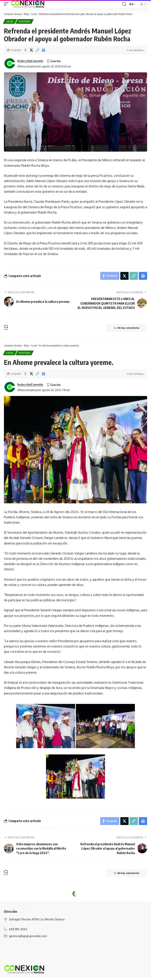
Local (10, 21)
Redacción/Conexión (30, 61)
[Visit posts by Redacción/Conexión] (10, 63)
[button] (7, 4)
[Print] (43, 50)
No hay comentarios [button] (128, 327)
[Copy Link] (37, 50)
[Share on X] (31, 50)
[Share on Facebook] (25, 50)
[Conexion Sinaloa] (28, 4)
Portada (24, 21)
